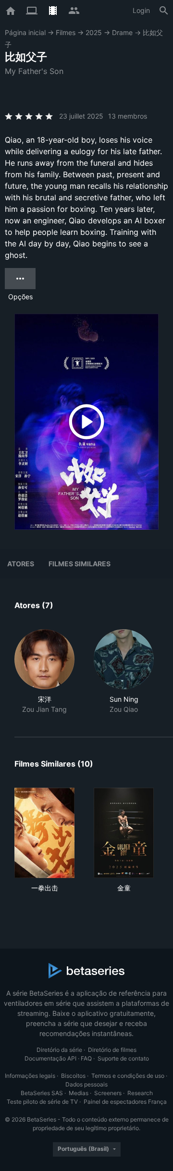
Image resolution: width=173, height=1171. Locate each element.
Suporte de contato (123, 1058)
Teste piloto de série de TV (42, 1101)
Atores (20, 564)
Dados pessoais (86, 1084)
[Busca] (164, 10)
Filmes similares (80, 564)
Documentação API (50, 1058)
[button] (44, 671)
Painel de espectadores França (125, 1101)
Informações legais (30, 1075)
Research (140, 1093)
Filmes (65, 32)
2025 (94, 32)
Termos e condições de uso (127, 1075)
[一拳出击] (44, 833)
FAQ (86, 1058)
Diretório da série (59, 1049)
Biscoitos (73, 1075)
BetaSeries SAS (42, 1093)
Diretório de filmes (112, 1049)
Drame (122, 32)
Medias (78, 1093)
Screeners (108, 1093)
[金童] (124, 833)
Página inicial (25, 32)
